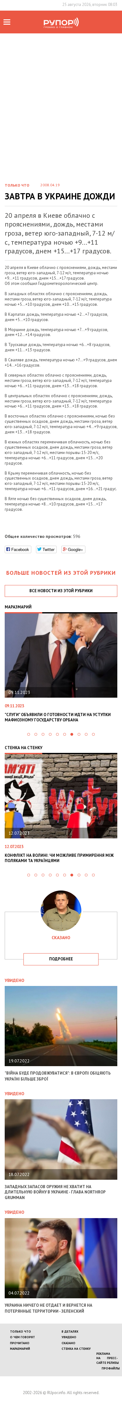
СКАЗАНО (68, 1343)
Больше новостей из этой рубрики (61, 572)
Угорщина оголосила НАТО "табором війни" (65, 855)
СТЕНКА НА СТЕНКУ (76, 1349)
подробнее (61, 959)
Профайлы (111, 1368)
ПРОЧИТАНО (19, 1343)
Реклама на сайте (103, 1358)
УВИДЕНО (69, 1337)
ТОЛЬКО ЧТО (20, 1331)
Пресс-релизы (113, 1360)
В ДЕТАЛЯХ (70, 1331)
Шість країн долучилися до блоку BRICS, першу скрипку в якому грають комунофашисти (63, 717)
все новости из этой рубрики (61, 590)
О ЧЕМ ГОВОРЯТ (22, 1337)
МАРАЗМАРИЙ (20, 1349)
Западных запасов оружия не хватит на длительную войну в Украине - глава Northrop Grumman (55, 1192)
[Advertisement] (61, 97)
